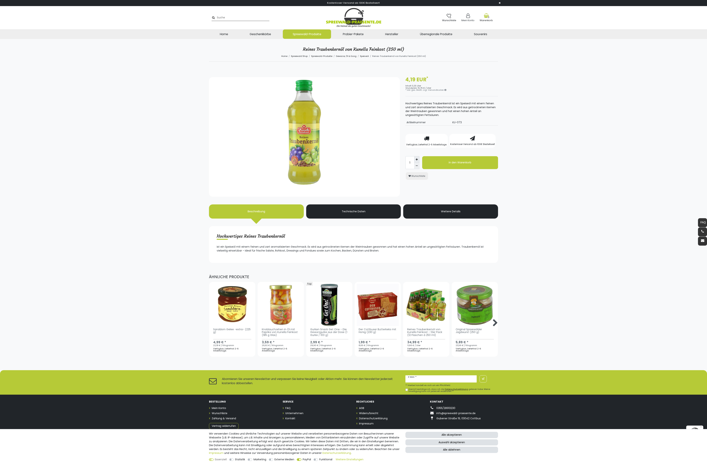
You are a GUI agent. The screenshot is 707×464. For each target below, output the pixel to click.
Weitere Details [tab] (450, 211)
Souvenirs (480, 34)
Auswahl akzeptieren (452, 442)
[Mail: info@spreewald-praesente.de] (702, 241)
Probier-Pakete (353, 34)
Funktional (325, 459)
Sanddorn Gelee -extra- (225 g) (232, 331)
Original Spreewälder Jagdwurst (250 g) (469, 331)
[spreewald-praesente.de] (353, 17)
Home (224, 34)
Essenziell (221, 459)
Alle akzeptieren (452, 435)
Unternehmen (294, 413)
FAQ (288, 408)
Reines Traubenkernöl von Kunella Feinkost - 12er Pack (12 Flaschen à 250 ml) (424, 332)
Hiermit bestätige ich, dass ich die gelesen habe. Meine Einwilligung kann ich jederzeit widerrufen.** (449, 390)
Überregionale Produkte (436, 34)
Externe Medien (284, 459)
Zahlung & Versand (224, 418)
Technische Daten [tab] (353, 211)
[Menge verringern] (416, 166)
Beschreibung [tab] (256, 211)
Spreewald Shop (299, 56)
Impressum (366, 423)
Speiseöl (364, 56)
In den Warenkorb (460, 162)
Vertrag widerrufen (224, 426)
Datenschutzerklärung (373, 418)
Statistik (240, 459)
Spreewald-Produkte (307, 34)
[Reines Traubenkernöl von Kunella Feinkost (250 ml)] (304, 172)
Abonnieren (483, 378)
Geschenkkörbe (260, 34)
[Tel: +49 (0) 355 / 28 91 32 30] (702, 231)
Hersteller (391, 34)
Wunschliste (418, 176)
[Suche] (213, 18)
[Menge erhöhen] (416, 159)
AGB (361, 408)
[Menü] (701, 428)
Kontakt (290, 418)
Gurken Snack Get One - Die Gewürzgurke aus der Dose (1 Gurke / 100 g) (328, 332)
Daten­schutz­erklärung (336, 453)
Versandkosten (436, 89)
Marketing (260, 459)
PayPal (307, 459)
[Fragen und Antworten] (702, 222)
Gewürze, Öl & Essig (346, 56)
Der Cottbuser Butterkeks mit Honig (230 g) (377, 331)
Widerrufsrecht (368, 413)
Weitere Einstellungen (349, 459)
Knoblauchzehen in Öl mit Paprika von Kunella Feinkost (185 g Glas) (280, 332)
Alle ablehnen (451, 449)
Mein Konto (219, 408)
